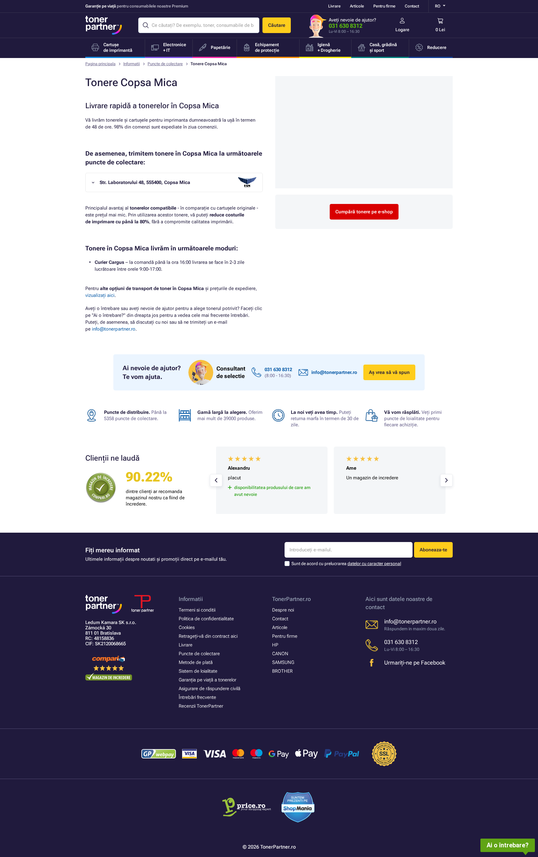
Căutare (276, 25)
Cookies (187, 627)
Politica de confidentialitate (206, 619)
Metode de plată (196, 662)
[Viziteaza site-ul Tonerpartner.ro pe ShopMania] (298, 808)
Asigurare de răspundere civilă (209, 688)
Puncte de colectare (165, 63)
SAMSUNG (283, 662)
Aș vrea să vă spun (389, 372)
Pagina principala (100, 63)
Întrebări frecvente (197, 697)
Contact (412, 6)
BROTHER (282, 671)
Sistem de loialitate (198, 671)
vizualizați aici (100, 295)
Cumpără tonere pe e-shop (364, 212)
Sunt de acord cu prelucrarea (346, 563)
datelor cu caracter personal (374, 563)
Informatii (131, 63)
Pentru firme (384, 6)
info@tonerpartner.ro (113, 329)
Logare (402, 29)
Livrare (334, 6)
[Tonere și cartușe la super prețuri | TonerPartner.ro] (103, 25)
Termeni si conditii (197, 610)
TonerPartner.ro (291, 599)
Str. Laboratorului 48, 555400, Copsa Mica (145, 182)
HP (275, 645)
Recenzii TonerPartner (201, 706)
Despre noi (283, 610)
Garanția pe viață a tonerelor (207, 680)
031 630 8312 (345, 25)
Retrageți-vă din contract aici (208, 636)
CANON (280, 653)
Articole (357, 6)
